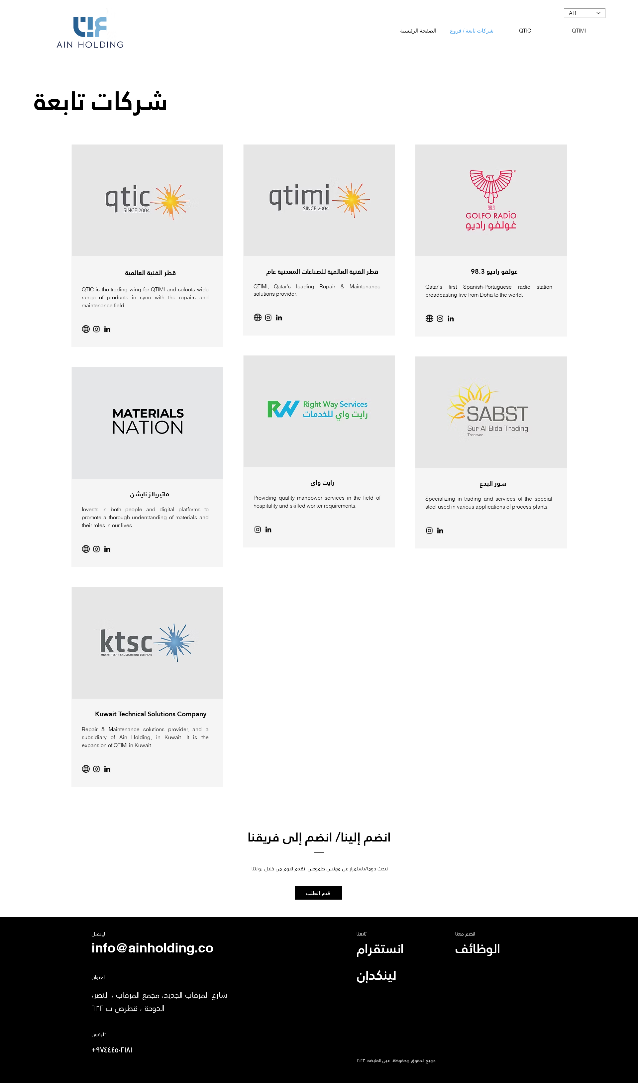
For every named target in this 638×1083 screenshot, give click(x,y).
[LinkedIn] (107, 329)
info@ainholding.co (152, 947)
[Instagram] (258, 529)
